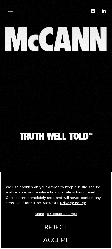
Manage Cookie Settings (56, 213)
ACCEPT (56, 240)
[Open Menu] (10, 11)
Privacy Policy (73, 203)
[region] (56, 210)
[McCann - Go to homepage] (56, 12)
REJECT (56, 227)
